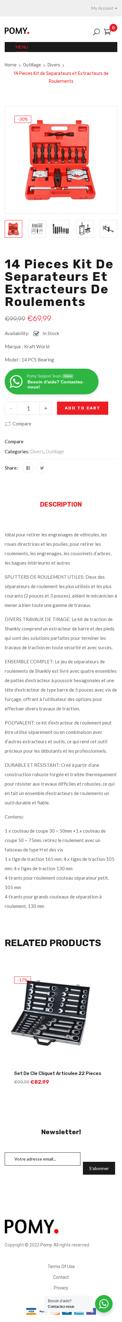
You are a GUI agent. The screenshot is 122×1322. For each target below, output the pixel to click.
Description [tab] (61, 504)
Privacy (61, 1287)
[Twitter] (42, 467)
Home (11, 65)
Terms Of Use (61, 1266)
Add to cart (82, 408)
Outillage (32, 65)
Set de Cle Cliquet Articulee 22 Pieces (57, 1073)
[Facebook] (28, 467)
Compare (22, 423)
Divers (54, 65)
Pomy (46, 1244)
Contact (61, 1277)
